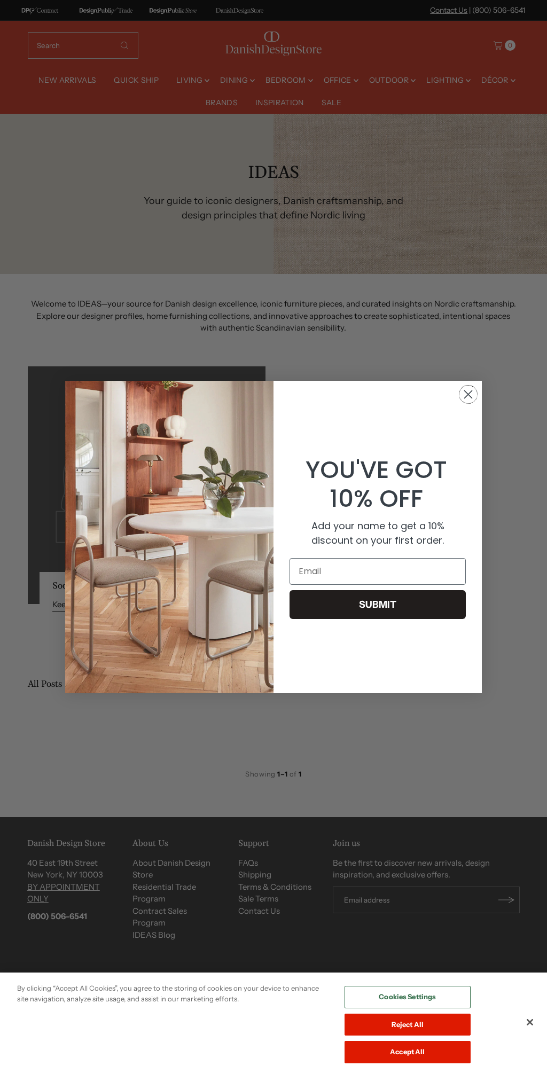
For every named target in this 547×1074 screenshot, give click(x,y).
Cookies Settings (407, 996)
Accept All (407, 1051)
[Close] (530, 1022)
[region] (273, 1023)
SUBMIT (377, 604)
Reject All (408, 1024)
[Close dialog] (468, 394)
